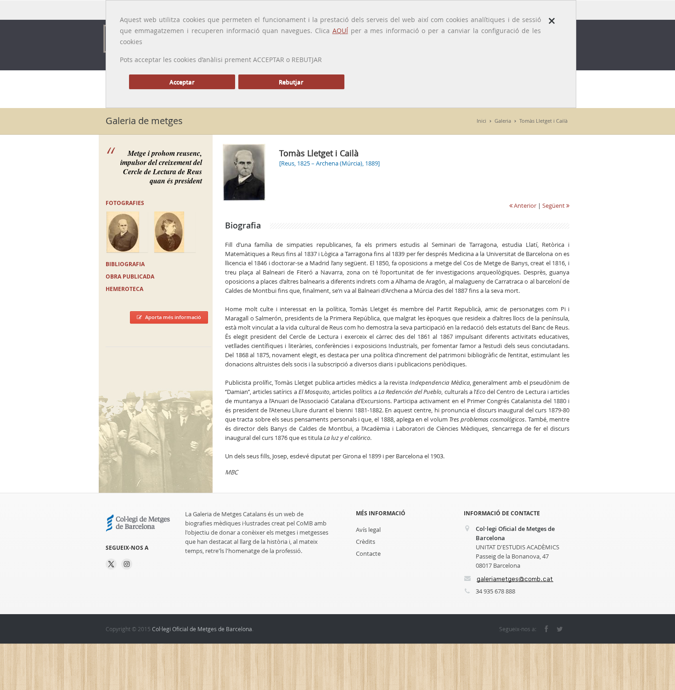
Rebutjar (291, 82)
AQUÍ (340, 30)
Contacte (368, 553)
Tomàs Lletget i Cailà (543, 120)
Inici (481, 120)
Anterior (524, 205)
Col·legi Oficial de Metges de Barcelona (202, 629)
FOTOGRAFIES (125, 203)
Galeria (503, 120)
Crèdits (365, 541)
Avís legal (368, 529)
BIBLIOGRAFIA (125, 264)
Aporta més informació (173, 317)
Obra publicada (130, 276)
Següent (554, 205)
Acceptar (182, 82)
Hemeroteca (124, 289)
